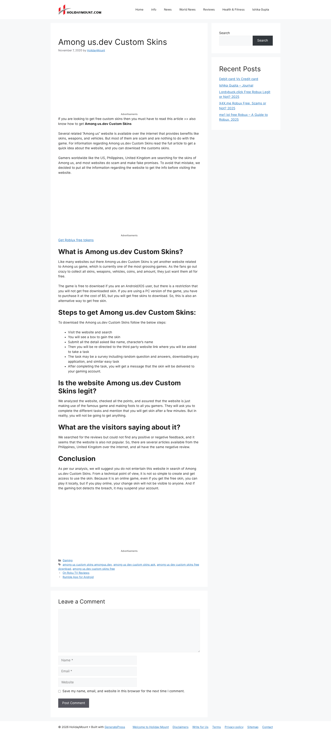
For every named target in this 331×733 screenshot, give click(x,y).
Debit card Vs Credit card (238, 79)
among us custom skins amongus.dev (87, 564)
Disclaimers (180, 727)
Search (224, 33)
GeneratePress (115, 727)
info (153, 9)
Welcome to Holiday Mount (151, 727)
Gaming (68, 560)
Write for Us (200, 727)
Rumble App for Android (78, 577)
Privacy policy (234, 727)
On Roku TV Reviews (76, 572)
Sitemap (252, 727)
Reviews (209, 9)
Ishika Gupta (260, 9)
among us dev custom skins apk (134, 564)
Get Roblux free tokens (76, 240)
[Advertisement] (129, 85)
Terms (216, 727)
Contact (267, 727)
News (168, 9)
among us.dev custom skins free (94, 568)
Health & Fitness (233, 9)
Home (139, 9)
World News (187, 9)
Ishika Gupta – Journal (236, 85)
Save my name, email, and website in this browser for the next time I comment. (123, 691)
